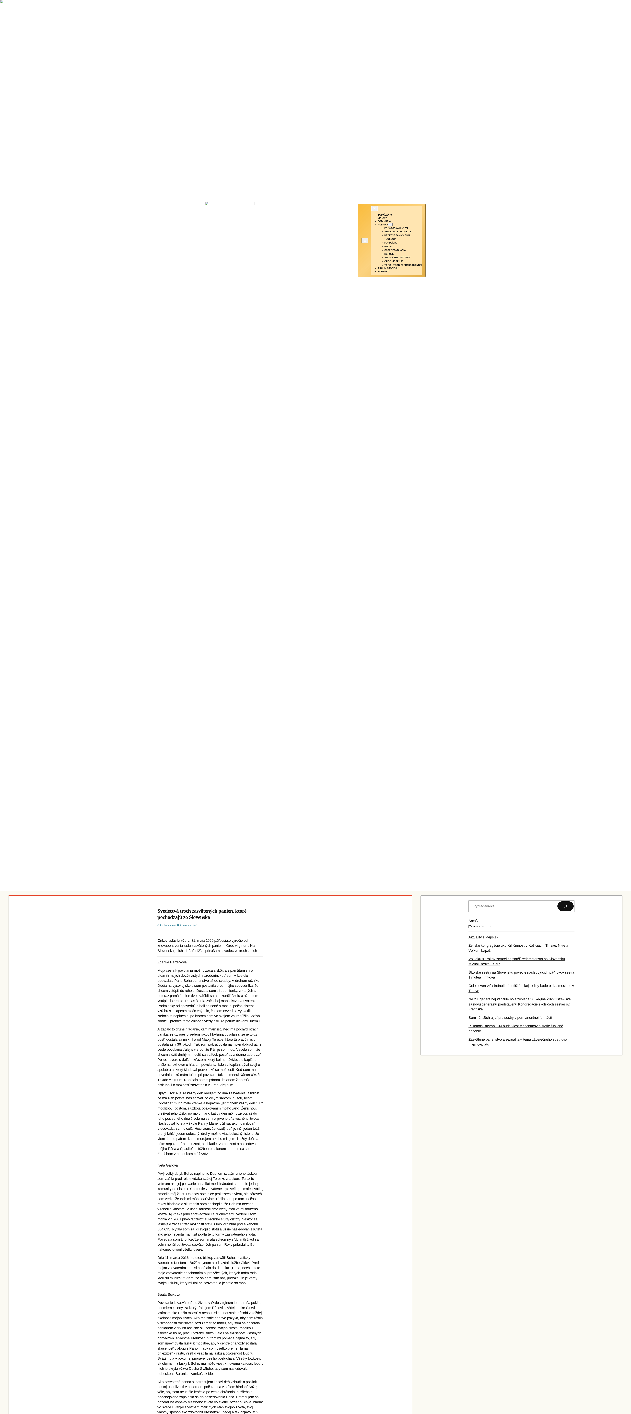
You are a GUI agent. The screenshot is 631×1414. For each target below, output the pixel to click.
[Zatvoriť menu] (374, 208)
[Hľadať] (565, 906)
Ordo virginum (184, 925)
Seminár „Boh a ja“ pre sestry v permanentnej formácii (510, 1018)
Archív (473, 921)
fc (165, 925)
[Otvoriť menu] (365, 240)
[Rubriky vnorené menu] (390, 224)
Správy (196, 925)
